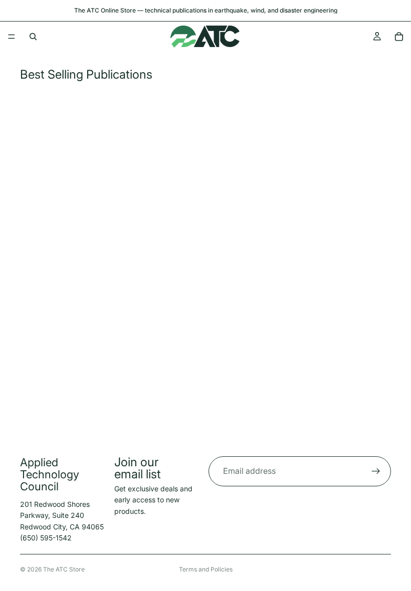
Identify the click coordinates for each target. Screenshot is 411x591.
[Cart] (399, 37)
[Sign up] (375, 471)
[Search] (33, 37)
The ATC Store (64, 569)
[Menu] (11, 36)
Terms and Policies (206, 569)
